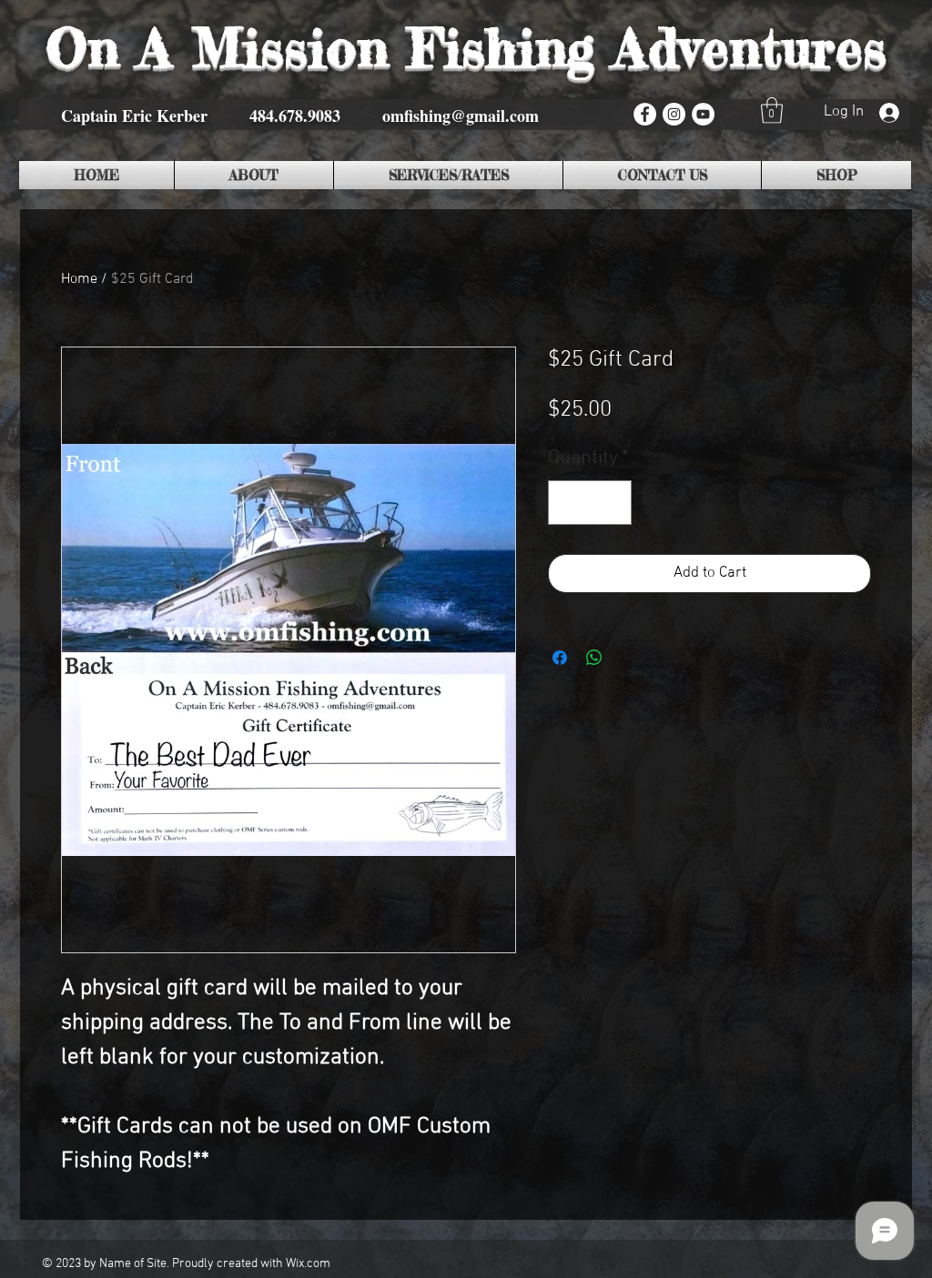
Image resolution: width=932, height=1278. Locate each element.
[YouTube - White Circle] (703, 114)
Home (79, 279)
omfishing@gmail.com (460, 115)
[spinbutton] (589, 502)
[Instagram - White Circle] (674, 114)
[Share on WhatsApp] (594, 658)
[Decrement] (567, 502)
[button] (772, 110)
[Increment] (612, 502)
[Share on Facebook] (560, 658)
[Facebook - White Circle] (644, 114)
